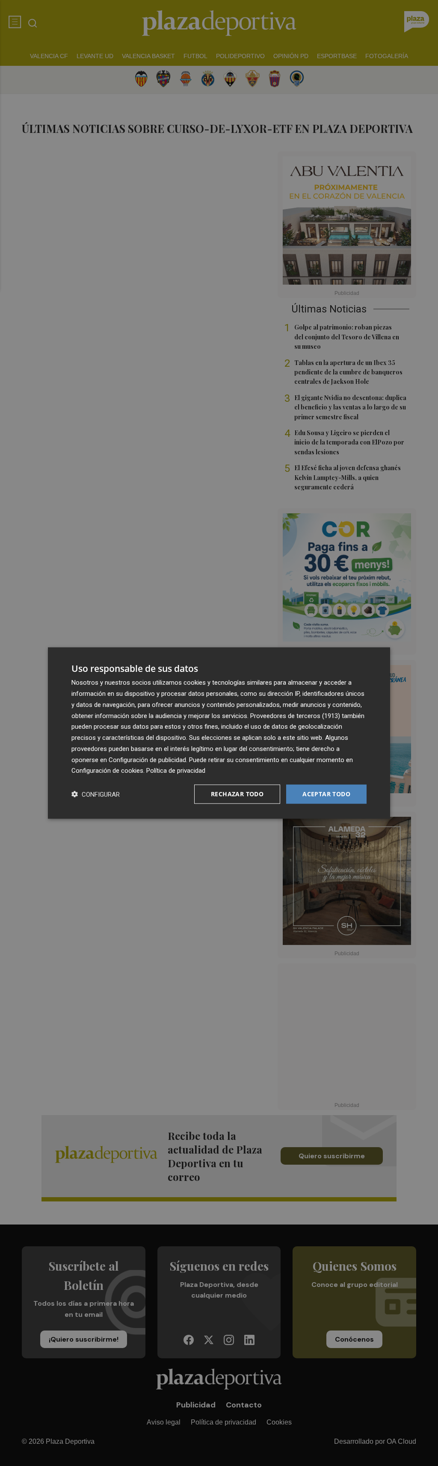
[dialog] (219, 733)
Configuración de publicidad (147, 759)
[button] (95, 794)
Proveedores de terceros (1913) (295, 715)
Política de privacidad (175, 770)
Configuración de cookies (107, 770)
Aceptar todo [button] (326, 794)
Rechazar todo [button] (237, 794)
